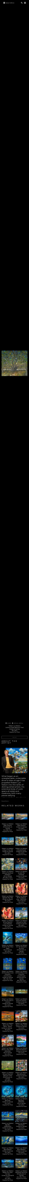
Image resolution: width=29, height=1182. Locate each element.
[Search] (22, 3)
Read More (5, 801)
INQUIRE (14, 737)
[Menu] (25, 3)
